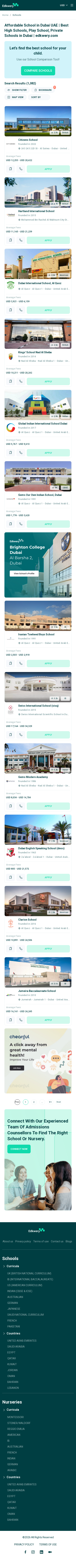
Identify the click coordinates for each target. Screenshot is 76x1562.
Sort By (36, 97)
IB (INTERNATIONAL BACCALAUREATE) (30, 1279)
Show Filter (19, 90)
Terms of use (41, 1241)
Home (5, 15)
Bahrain (12, 1382)
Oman (11, 1376)
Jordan (12, 1370)
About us (8, 1241)
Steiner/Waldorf (18, 1423)
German (12, 1464)
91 (50, 1102)
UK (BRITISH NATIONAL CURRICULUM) (29, 1273)
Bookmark (46, 89)
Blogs (69, 1241)
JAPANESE (13, 1308)
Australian (15, 1446)
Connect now (19, 1149)
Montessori (15, 1417)
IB (8, 1440)
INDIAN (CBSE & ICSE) (19, 1291)
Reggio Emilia (16, 1428)
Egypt (11, 1352)
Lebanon (13, 1387)
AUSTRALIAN (15, 1297)
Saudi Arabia (16, 1346)
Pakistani (13, 1326)
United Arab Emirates (22, 1340)
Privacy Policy (24, 1544)
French (12, 1320)
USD (62, 5)
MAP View (17, 97)
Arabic (12, 1470)
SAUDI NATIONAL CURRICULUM (25, 1314)
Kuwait (12, 1364)
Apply (48, 169)
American (13, 1434)
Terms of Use (48, 1544)
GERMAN (12, 1302)
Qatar (11, 1358)
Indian (11, 1458)
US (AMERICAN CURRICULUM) (24, 1285)
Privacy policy (23, 1241)
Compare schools (38, 70)
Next (59, 1102)
